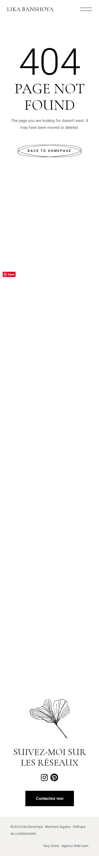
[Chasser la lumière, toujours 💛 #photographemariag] (49, 464)
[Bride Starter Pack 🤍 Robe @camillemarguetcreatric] (49, 352)
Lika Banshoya (30, 9)
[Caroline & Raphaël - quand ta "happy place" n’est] (49, 297)
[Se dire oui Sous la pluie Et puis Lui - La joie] (49, 631)
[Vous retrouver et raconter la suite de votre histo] (49, 519)
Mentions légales (57, 827)
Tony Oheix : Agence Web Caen (65, 846)
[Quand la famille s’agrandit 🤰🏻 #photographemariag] (49, 241)
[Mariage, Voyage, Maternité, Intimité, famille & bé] (49, 575)
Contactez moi (49, 798)
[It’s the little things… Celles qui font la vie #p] (49, 408)
